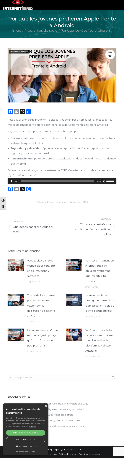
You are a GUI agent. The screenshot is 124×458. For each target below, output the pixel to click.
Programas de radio (19, 52)
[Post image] (16, 265)
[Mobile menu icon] (118, 5)
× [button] (46, 406)
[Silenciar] (104, 181)
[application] (62, 181)
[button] (25, 446)
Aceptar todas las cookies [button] (25, 433)
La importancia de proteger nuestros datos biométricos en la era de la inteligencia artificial (100, 303)
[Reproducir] (11, 181)
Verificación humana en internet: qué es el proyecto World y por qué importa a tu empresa (99, 271)
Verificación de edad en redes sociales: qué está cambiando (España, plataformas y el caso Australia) (99, 340)
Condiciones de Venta (90, 454)
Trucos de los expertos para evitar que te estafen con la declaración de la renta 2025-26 (41, 305)
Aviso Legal (51, 454)
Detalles (32, 427)
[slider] (110, 181)
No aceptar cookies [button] (25, 440)
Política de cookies (68, 454)
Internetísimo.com (73, 449)
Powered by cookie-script (25, 452)
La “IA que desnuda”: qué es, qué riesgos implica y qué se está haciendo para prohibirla (42, 338)
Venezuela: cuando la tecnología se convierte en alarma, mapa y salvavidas (41, 268)
